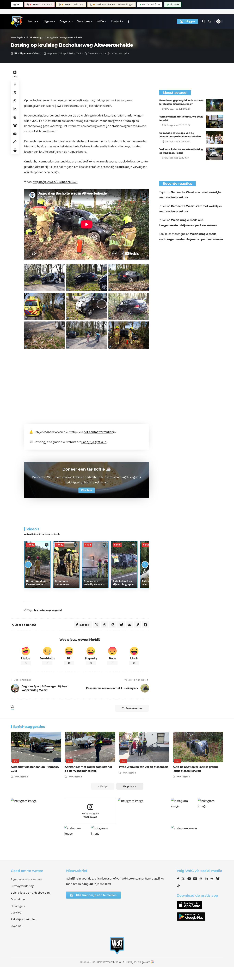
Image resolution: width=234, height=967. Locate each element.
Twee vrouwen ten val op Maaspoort (143, 767)
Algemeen (26, 53)
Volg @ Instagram (90, 815)
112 (15, 53)
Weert (36, 53)
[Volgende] (144, 564)
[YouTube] (189, 879)
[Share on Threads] (15, 117)
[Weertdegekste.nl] (17, 21)
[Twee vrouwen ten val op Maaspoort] (144, 747)
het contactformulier (98, 432)
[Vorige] (28, 564)
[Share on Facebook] (15, 84)
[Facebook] (178, 879)
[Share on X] (15, 93)
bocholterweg (42, 610)
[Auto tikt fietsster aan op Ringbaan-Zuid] (36, 747)
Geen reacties (96, 53)
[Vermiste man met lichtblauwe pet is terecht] (214, 121)
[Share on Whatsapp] (15, 101)
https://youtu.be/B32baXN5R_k (55, 182)
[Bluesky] (217, 879)
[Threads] (212, 879)
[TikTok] (178, 886)
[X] (183, 879)
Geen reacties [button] (134, 708)
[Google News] (195, 879)
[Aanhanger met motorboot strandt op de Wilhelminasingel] (90, 747)
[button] (128, 21)
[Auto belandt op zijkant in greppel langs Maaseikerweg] (198, 747)
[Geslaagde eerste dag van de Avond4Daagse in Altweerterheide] (214, 137)
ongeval (57, 610)
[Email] (15, 134)
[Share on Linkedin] (15, 109)
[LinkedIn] (206, 879)
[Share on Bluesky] (15, 125)
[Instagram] (201, 879)
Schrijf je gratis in (94, 442)
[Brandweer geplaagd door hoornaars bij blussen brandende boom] (214, 105)
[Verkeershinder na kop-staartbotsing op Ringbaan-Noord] (214, 154)
